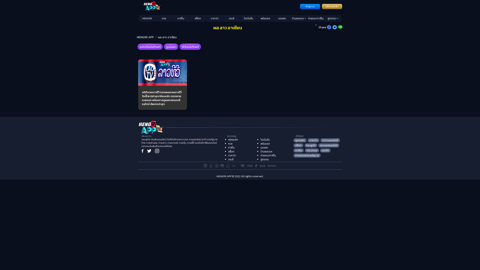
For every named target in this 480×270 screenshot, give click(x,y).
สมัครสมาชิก (332, 6)
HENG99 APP (145, 37)
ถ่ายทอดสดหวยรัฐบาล (307, 156)
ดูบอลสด (171, 47)
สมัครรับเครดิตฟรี (150, 47)
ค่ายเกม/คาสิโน (316, 18)
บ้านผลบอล (298, 18)
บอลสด (282, 18)
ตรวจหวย (312, 150)
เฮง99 (325, 150)
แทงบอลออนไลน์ (328, 145)
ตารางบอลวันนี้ (330, 140)
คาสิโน (181, 18)
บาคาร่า (215, 18)
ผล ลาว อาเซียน (167, 37)
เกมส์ (231, 18)
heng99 (310, 145)
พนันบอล (265, 18)
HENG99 (147, 18)
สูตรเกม (332, 18)
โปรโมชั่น (248, 18)
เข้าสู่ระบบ (310, 6)
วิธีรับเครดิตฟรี (190, 47)
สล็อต (198, 18)
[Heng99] (219, 6)
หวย (164, 18)
